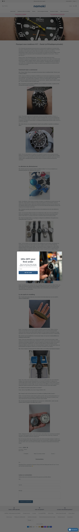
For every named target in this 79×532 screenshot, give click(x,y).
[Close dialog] (61, 253)
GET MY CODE (28, 272)
